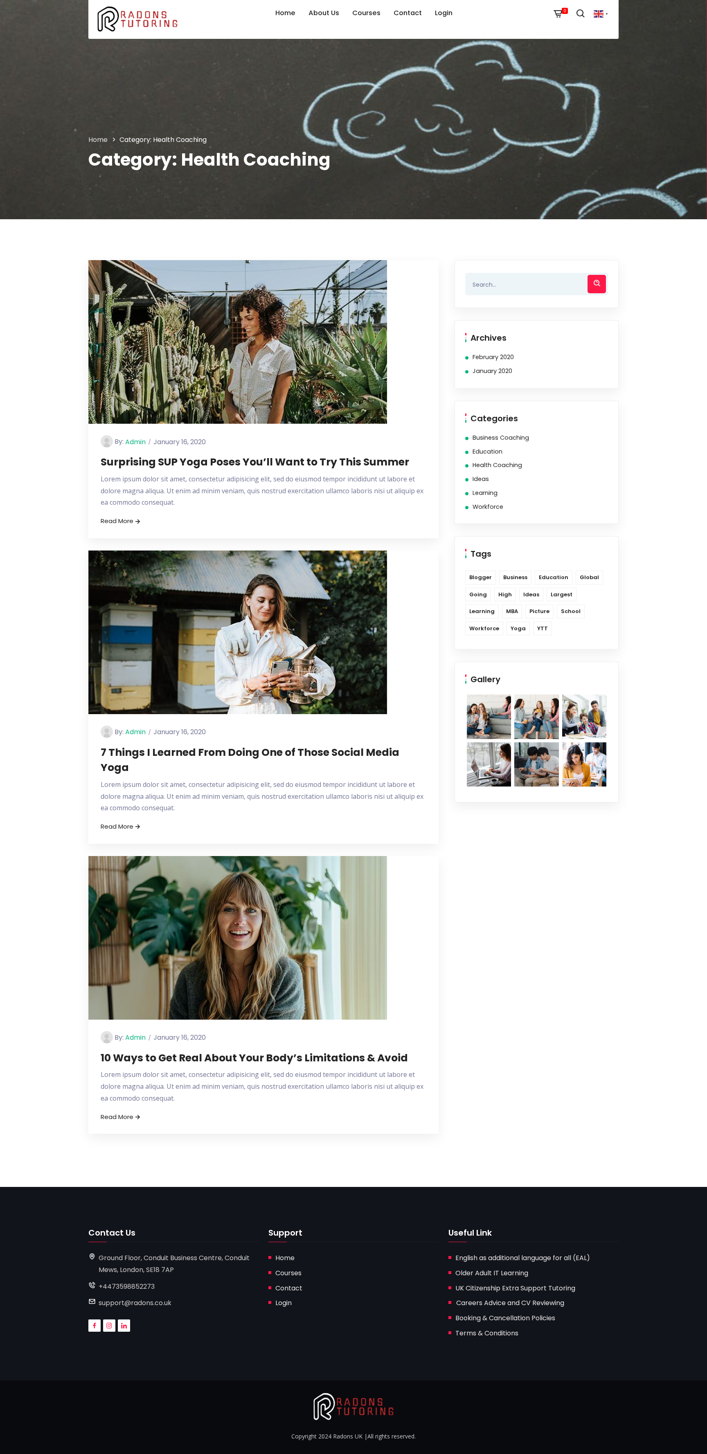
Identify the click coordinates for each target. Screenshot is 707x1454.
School (571, 611)
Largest (561, 594)
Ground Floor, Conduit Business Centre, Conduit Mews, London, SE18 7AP (174, 1263)
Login (283, 1303)
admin (135, 442)
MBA (512, 611)
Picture (539, 611)
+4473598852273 (127, 1286)
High (505, 594)
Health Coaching (497, 465)
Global (589, 577)
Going (478, 594)
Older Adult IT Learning (491, 1273)
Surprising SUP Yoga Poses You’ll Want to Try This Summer (255, 462)
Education (487, 451)
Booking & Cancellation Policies (505, 1318)
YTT (542, 628)
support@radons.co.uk (135, 1303)
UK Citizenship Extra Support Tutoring (515, 1288)
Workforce (488, 507)
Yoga (518, 628)
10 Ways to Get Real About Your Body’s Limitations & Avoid (254, 1058)
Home (98, 139)
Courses (288, 1273)
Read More (117, 521)
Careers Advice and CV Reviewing (509, 1303)
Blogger (480, 577)
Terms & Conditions (486, 1333)
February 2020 (493, 357)
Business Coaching (501, 438)
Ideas (481, 479)
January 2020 (492, 371)
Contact (288, 1288)
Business (515, 577)
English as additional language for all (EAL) (522, 1258)
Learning (485, 493)
